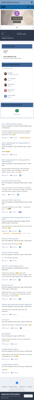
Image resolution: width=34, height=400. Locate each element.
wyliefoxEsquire (18, 268)
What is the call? (7, 285)
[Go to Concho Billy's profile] (5, 96)
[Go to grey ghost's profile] (5, 90)
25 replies (14, 247)
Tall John (16, 240)
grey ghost (11, 90)
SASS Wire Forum (10, 2)
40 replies (14, 137)
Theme (4, 387)
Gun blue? (5, 320)
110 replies (14, 299)
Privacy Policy (13, 387)
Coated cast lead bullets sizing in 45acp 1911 (17, 304)
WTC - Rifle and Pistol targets (12, 124)
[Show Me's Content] (17, 27)
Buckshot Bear (18, 183)
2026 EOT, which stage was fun (13, 266)
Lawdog (10, 73)
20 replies (14, 314)
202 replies (13, 231)
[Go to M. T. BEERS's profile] (5, 79)
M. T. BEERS (11, 78)
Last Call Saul (18, 146)
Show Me (4, 126)
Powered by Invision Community (17, 390)
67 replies (12, 194)
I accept (29, 396)
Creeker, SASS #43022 (21, 126)
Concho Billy (11, 95)
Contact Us (22, 387)
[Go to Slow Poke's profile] (5, 84)
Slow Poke (11, 84)
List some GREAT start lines (11, 181)
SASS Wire (6, 128)
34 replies (14, 154)
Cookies (29, 387)
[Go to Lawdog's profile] (5, 73)
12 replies (15, 328)
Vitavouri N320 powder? (10, 239)
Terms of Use (5, 397)
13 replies (14, 279)
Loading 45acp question (10, 349)
